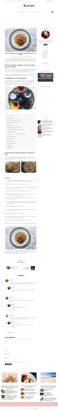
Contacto (24, 404)
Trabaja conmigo (35, 404)
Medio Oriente (23, 262)
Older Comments (9, 332)
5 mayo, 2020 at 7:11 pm (13, 281)
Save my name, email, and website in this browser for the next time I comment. (16, 361)
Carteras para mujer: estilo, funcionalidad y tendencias (46, 135)
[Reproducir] (38, 80)
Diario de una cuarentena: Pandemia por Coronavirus (26, 268)
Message (6, 341)
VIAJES (48, 384)
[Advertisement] (29, 22)
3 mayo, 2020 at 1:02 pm (15, 323)
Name (5, 350)
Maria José (11, 314)
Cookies (29, 404)
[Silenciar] (50, 80)
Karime (15, 56)
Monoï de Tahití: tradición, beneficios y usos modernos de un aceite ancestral (47, 128)
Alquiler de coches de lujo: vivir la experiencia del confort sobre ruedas (47, 131)
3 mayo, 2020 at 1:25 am (13, 316)
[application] (45, 77)
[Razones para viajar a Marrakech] (8, 267)
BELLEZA (9, 384)
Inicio (20, 404)
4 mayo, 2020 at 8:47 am (13, 298)
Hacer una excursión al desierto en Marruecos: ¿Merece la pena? (50, 399)
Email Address (7, 354)
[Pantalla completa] (52, 80)
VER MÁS (45, 44)
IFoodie (11, 297)
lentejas (18, 262)
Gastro (28, 56)
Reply (18, 281)
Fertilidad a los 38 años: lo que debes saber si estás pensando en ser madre (47, 125)
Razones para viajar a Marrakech (15, 268)
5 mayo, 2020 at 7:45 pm (15, 288)
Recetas (30, 56)
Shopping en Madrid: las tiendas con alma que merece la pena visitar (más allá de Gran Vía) (47, 121)
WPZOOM (35, 408)
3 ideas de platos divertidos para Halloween (29, 397)
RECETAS (29, 384)
